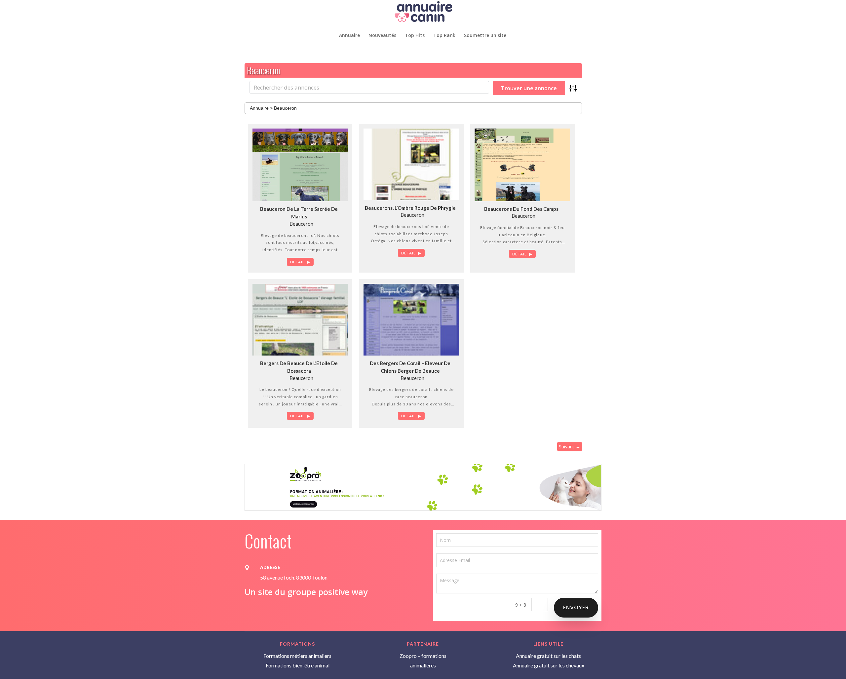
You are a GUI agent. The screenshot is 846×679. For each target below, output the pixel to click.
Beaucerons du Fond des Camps (521, 209)
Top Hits (415, 35)
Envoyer (576, 607)
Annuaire (349, 35)
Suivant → (569, 446)
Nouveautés (382, 35)
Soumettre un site (485, 35)
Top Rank (444, 35)
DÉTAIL (297, 261)
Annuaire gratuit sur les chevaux (548, 665)
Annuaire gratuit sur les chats (548, 656)
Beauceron (301, 224)
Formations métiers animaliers (297, 656)
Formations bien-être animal (297, 665)
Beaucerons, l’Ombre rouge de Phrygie (410, 208)
